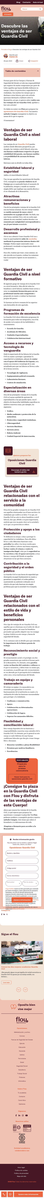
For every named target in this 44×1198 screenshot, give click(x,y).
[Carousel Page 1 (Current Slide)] (19, 999)
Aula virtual (38, 2)
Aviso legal (21, 1167)
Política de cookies (21, 1170)
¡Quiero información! (22, 900)
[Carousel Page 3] (22, 999)
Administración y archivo (22, 1032)
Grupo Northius (10, 889)
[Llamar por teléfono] (4, 1194)
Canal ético (22, 1100)
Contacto (26, 2)
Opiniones (22, 1104)
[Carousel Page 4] (24, 999)
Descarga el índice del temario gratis (20, 471)
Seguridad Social (22, 1066)
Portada (4, 49)
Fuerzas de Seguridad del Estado (22, 1040)
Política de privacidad (21, 1173)
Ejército (22, 1043)
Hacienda (22, 1051)
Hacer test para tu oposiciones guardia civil (22, 778)
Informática (22, 1081)
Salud (22, 1062)
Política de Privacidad (18, 909)
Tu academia (22, 1093)
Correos (22, 1036)
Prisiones (22, 1077)
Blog (18, 2)
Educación (22, 1047)
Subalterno (22, 1070)
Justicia (22, 1055)
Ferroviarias (22, 1058)
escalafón (33, 239)
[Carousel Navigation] (22, 990)
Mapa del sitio (21, 1176)
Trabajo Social (22, 1073)
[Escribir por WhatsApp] (10, 1194)
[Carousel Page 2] (21, 999)
